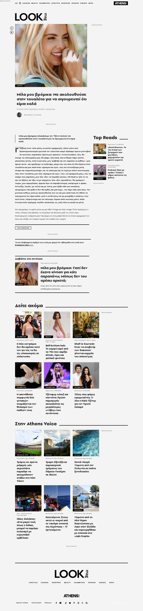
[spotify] (74, 603)
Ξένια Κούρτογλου (114, 165)
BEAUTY (34, 3)
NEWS (90, 3)
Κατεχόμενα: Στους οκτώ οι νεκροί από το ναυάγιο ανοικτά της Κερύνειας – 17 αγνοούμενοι (57, 523)
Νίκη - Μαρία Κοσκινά (24, 513)
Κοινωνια (78, 510)
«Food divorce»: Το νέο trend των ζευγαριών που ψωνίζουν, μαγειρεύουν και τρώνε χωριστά (117, 153)
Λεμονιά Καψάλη (80, 340)
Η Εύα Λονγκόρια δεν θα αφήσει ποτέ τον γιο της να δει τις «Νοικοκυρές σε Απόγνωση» (28, 350)
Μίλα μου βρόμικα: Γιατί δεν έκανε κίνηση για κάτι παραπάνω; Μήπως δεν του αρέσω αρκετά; (64, 274)
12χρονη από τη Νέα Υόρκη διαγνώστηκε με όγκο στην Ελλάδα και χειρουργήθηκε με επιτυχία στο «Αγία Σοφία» (85, 527)
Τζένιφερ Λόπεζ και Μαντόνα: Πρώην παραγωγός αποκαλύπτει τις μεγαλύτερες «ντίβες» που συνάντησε (57, 404)
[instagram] (60, 603)
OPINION (75, 3)
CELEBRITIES (44, 3)
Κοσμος (49, 455)
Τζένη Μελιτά (28, 115)
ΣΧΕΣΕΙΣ (83, 3)
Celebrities (21, 337)
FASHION (26, 3)
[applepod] (78, 603)
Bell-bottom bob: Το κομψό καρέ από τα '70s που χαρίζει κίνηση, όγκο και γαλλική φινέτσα (57, 352)
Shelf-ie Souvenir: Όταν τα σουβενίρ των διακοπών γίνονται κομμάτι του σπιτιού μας (84, 350)
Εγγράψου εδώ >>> (24, 245)
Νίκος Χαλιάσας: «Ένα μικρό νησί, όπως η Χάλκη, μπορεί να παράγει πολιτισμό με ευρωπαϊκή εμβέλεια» (27, 528)
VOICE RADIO (36, 603)
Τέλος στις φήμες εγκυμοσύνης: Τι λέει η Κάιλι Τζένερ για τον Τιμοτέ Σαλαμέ (85, 401)
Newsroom (111, 144)
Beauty (48, 337)
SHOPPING (65, 3)
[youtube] (70, 603)
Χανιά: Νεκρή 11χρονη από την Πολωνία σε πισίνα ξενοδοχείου (85, 466)
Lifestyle (78, 337)
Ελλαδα (77, 455)
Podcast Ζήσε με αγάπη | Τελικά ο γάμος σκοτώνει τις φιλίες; (117, 174)
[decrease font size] (11, 28)
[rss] (86, 603)
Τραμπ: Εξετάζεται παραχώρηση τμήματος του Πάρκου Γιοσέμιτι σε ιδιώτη (56, 468)
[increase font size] (11, 32)
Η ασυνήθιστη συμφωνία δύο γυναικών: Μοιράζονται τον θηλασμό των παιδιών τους (26, 402)
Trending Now (22, 455)
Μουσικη (20, 510)
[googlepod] (82, 603)
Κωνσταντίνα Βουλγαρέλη (54, 340)
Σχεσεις (20, 86)
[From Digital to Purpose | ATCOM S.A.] (119, 603)
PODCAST (48, 603)
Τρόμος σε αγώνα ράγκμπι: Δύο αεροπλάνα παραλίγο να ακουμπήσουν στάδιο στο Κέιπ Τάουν (27, 471)
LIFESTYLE (55, 3)
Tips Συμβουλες (23, 228)
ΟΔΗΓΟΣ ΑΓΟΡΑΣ (22, 603)
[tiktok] (65, 603)
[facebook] (56, 603)
